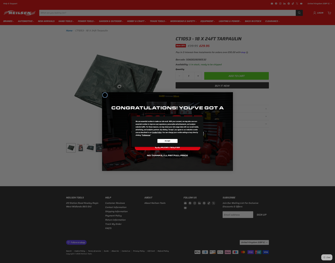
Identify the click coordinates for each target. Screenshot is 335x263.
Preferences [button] (146, 135)
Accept (167, 141)
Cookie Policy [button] (156, 132)
